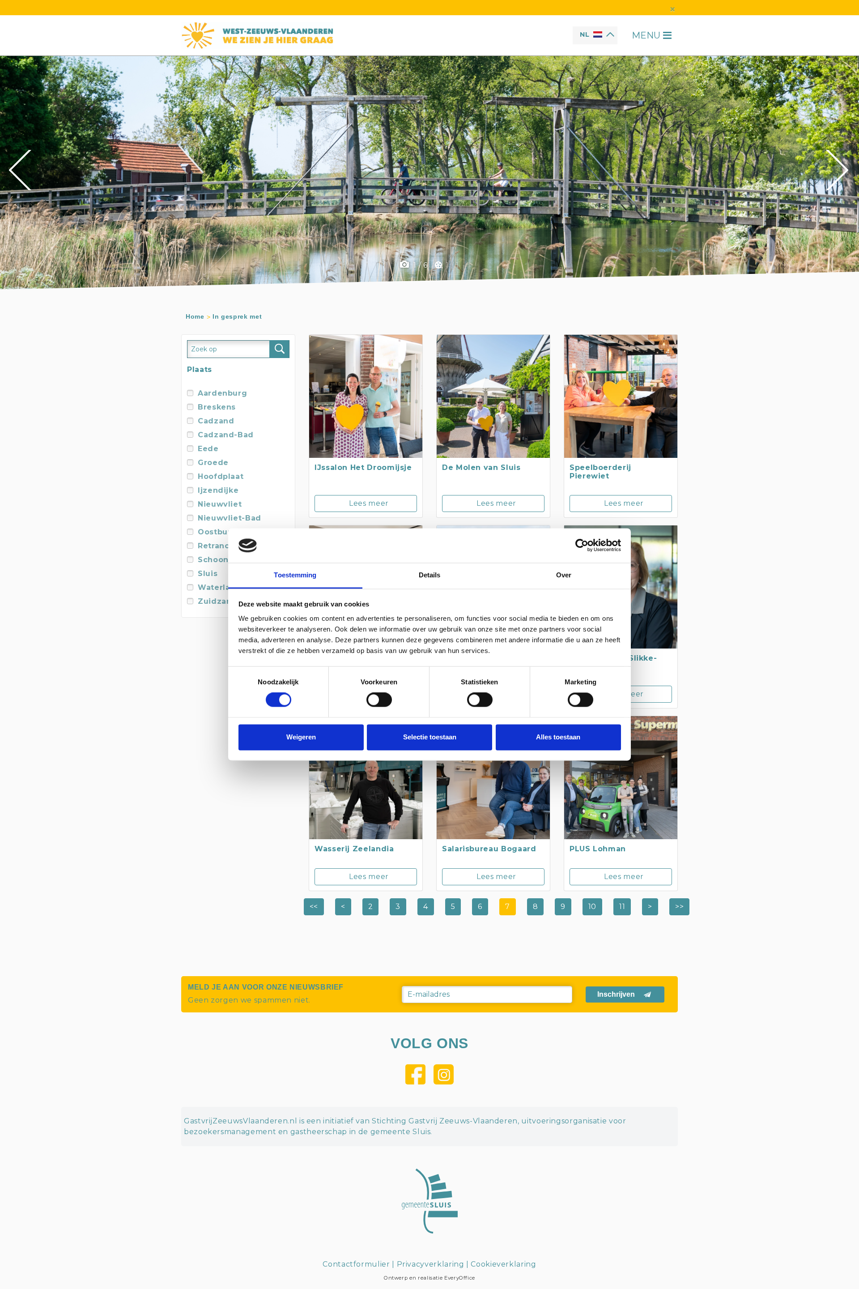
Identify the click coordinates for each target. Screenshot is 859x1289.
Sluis (207, 573)
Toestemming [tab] (295, 575)
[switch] (379, 700)
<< (314, 906)
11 (622, 906)
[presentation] (21, 170)
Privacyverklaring (430, 1264)
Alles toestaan (558, 737)
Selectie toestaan (429, 737)
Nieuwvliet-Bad (229, 518)
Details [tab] (430, 575)
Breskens (217, 407)
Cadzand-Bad (226, 435)
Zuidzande (220, 601)
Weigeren (301, 737)
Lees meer (369, 503)
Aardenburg (222, 393)
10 (592, 906)
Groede (213, 462)
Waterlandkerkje (232, 587)
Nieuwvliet (220, 504)
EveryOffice (459, 1278)
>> (679, 906)
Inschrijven (616, 994)
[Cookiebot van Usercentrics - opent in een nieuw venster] (582, 545)
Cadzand (216, 421)
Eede (208, 448)
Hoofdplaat (220, 476)
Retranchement (229, 546)
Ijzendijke (218, 490)
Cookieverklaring (503, 1264)
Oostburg (217, 532)
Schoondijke (223, 559)
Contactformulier (356, 1264)
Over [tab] (563, 575)
